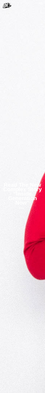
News (21, 208)
